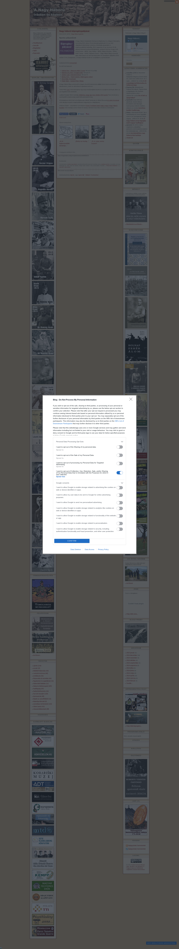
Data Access (89, 549)
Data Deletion (76, 549)
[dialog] (89, 474)
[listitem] (89, 441)
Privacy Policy (103, 549)
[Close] (131, 400)
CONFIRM (71, 541)
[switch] (120, 447)
